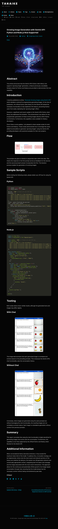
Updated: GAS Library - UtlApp (14, 490)
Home (12, 15)
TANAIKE (10, 3)
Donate (5, 15)
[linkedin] (25, 516)
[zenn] (30, 516)
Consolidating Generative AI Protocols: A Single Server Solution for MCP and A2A (41, 490)
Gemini (40, 36)
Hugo (46, 518)
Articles (12, 12)
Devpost (50, 17)
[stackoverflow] (29, 516)
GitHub (24, 17)
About (5, 12)
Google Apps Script (33, 36)
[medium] (28, 516)
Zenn (46, 17)
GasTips (23, 36)
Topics (19, 12)
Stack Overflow (35, 17)
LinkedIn (18, 17)
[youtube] (27, 516)
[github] (24, 516)
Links (40, 12)
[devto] (31, 516)
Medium (6, 17)
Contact (33, 12)
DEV (41, 17)
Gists (29, 17)
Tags (26, 12)
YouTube (12, 17)
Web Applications (49, 12)
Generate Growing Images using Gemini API (37, 100)
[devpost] (32, 516)
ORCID (4, 19)
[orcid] (33, 516)
